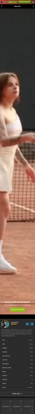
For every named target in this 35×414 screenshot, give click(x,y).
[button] (27, 324)
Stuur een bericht (19, 309)
